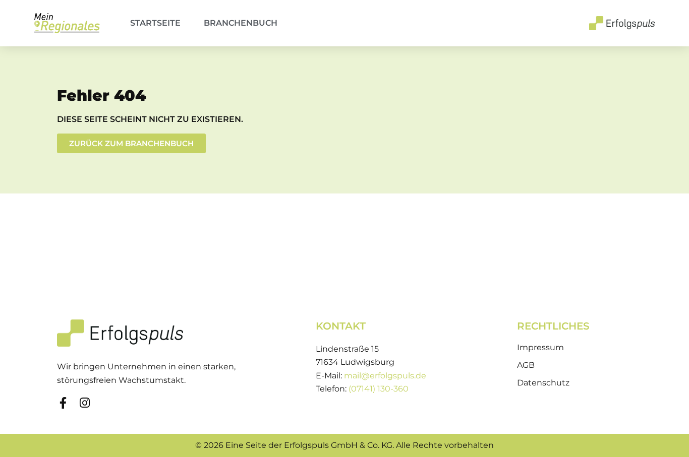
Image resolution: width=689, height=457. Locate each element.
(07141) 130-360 (379, 389)
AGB (526, 365)
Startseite (155, 23)
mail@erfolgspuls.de (385, 375)
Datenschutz (543, 382)
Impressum (540, 347)
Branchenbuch (240, 23)
